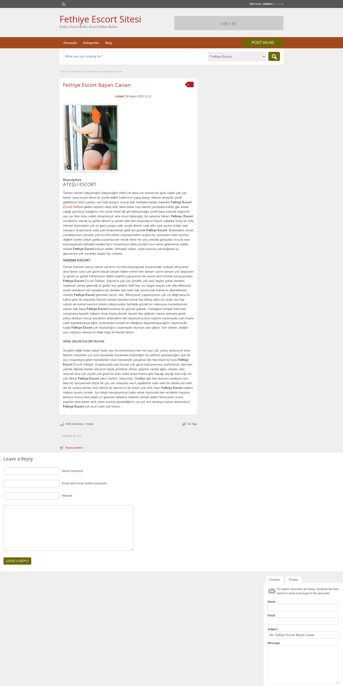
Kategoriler (91, 43)
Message (274, 643)
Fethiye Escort (78, 71)
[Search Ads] (274, 56)
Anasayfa (70, 43)
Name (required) (72, 471)
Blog (108, 43)
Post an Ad (263, 43)
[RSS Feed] (63, 4)
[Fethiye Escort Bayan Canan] (91, 137)
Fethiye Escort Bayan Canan (97, 84)
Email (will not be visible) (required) (84, 483)
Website (67, 495)
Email (271, 615)
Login (277, 4)
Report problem (74, 447)
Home (64, 71)
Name (272, 601)
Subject (273, 629)
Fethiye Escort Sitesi (100, 19)
